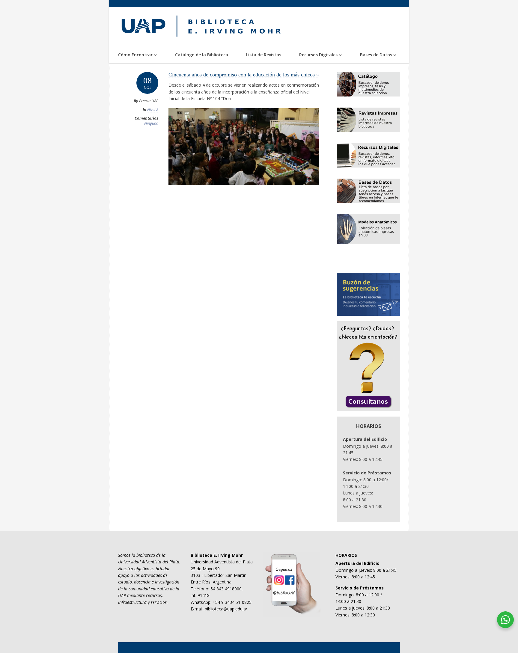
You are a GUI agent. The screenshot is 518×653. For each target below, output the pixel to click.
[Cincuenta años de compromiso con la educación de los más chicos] (243, 190)
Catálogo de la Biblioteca (201, 55)
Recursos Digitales (314, 55)
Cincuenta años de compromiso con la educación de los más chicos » (243, 75)
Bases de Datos (371, 55)
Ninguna (151, 123)
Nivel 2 (152, 109)
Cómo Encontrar (131, 55)
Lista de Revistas (263, 55)
